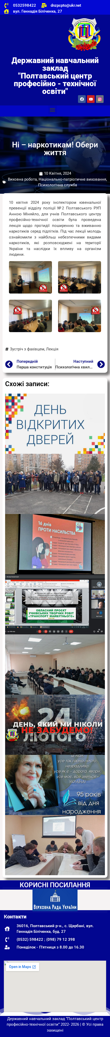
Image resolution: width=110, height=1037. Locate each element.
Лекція (52, 349)
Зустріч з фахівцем (27, 349)
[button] (52, 109)
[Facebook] (82, 99)
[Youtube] (91, 99)
